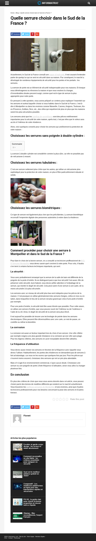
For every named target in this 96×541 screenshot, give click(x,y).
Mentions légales (40, 536)
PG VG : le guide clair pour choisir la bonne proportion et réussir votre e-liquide (32, 502)
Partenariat (17, 538)
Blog (17, 13)
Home (12, 13)
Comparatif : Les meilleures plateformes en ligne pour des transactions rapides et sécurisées (33, 487)
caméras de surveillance (42, 117)
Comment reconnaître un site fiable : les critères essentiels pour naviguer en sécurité (33, 460)
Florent (27, 415)
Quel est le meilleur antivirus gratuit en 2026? (32, 474)
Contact (10, 538)
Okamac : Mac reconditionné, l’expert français (33, 515)
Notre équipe (30, 536)
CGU (5, 538)
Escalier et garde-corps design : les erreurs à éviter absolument (33, 446)
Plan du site (22, 536)
